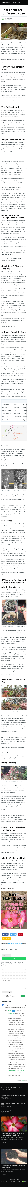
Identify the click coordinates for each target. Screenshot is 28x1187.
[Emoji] (6, 996)
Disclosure (13, 1181)
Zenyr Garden (5, 2)
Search (19, 2)
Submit (23, 995)
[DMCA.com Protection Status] (24, 1181)
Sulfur (3, 120)
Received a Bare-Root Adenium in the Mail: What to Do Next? (13, 1088)
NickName (5, 970)
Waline (23, 1080)
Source (24, 490)
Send (14, 958)
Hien (9, 1010)
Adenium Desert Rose (7, 7)
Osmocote (4, 87)
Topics (14, 2)
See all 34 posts (6, 1111)
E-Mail (4, 974)
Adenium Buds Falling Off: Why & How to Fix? (13, 1104)
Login (18, 995)
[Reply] (25, 1005)
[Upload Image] (8, 996)
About (2, 1181)
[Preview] (10, 996)
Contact (19, 1181)
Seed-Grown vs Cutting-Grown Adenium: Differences (13, 1096)
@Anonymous (11, 1013)
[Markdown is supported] (4, 996)
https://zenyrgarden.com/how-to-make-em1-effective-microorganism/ (17, 1071)
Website (4, 977)
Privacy (7, 1181)
